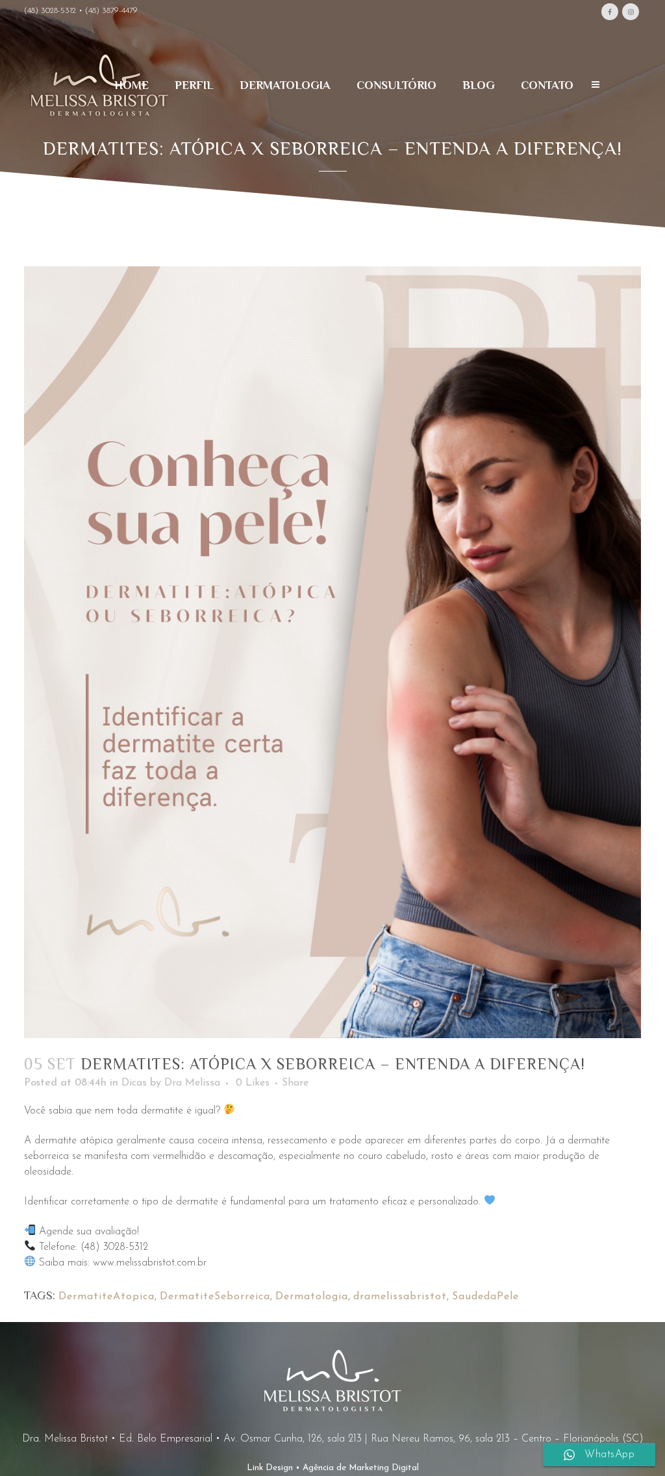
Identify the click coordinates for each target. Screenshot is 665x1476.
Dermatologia (311, 1297)
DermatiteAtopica (106, 1297)
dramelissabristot (400, 1297)
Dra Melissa (192, 1083)
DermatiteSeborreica (215, 1297)
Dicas (134, 1083)
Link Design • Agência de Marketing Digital (333, 1468)
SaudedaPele (485, 1297)
